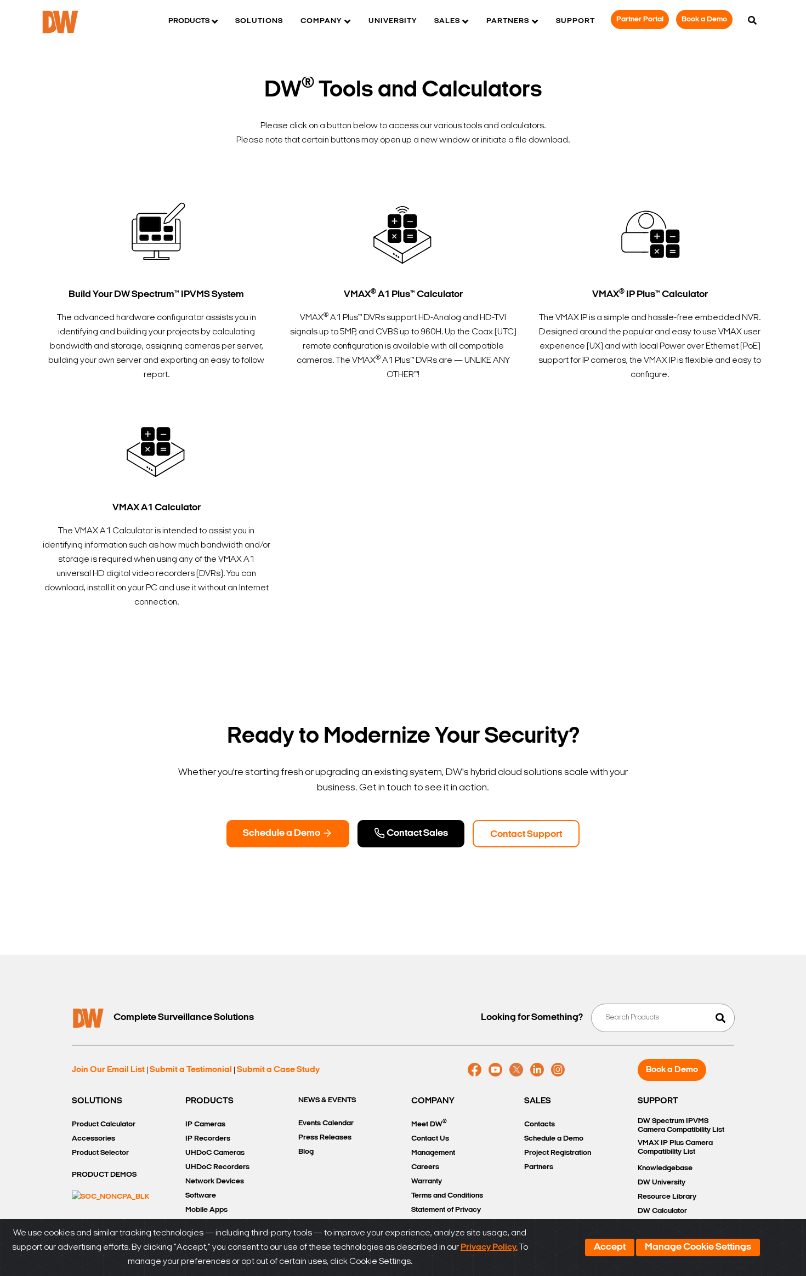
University (392, 21)
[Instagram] (558, 1070)
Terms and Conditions (447, 1196)
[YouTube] (495, 1070)
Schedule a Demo (282, 834)
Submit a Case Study (278, 1070)
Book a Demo (704, 19)
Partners (538, 1167)
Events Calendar (326, 1123)
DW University (661, 1182)
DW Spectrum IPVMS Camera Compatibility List (681, 1125)
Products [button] (188, 21)
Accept (610, 1247)
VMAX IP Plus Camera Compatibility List (675, 1147)
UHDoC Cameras (215, 1153)
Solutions (259, 21)
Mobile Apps (206, 1210)
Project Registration (557, 1153)
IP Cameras (205, 1124)
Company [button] (321, 21)
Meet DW (429, 1123)
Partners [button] (507, 21)
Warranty (426, 1181)
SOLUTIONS (97, 1101)
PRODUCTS (209, 1101)
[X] (516, 1070)
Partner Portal (639, 19)
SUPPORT (658, 1101)
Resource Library (667, 1197)
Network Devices (214, 1181)
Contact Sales (416, 834)
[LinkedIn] (537, 1070)
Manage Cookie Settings (698, 1247)
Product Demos (104, 1175)
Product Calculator (103, 1124)
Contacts (539, 1124)
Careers (425, 1167)
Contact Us (430, 1139)
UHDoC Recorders (217, 1167)
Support (575, 21)
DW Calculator (662, 1211)
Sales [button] (447, 21)
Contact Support (526, 835)
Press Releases (324, 1137)
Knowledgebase (665, 1168)
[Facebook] (474, 1070)
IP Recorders (207, 1139)
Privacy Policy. (489, 1247)
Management (433, 1153)
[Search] (752, 21)
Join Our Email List (108, 1070)
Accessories (93, 1139)
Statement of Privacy (446, 1210)
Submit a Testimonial (191, 1070)
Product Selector (100, 1153)
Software (200, 1196)
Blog (306, 1152)
